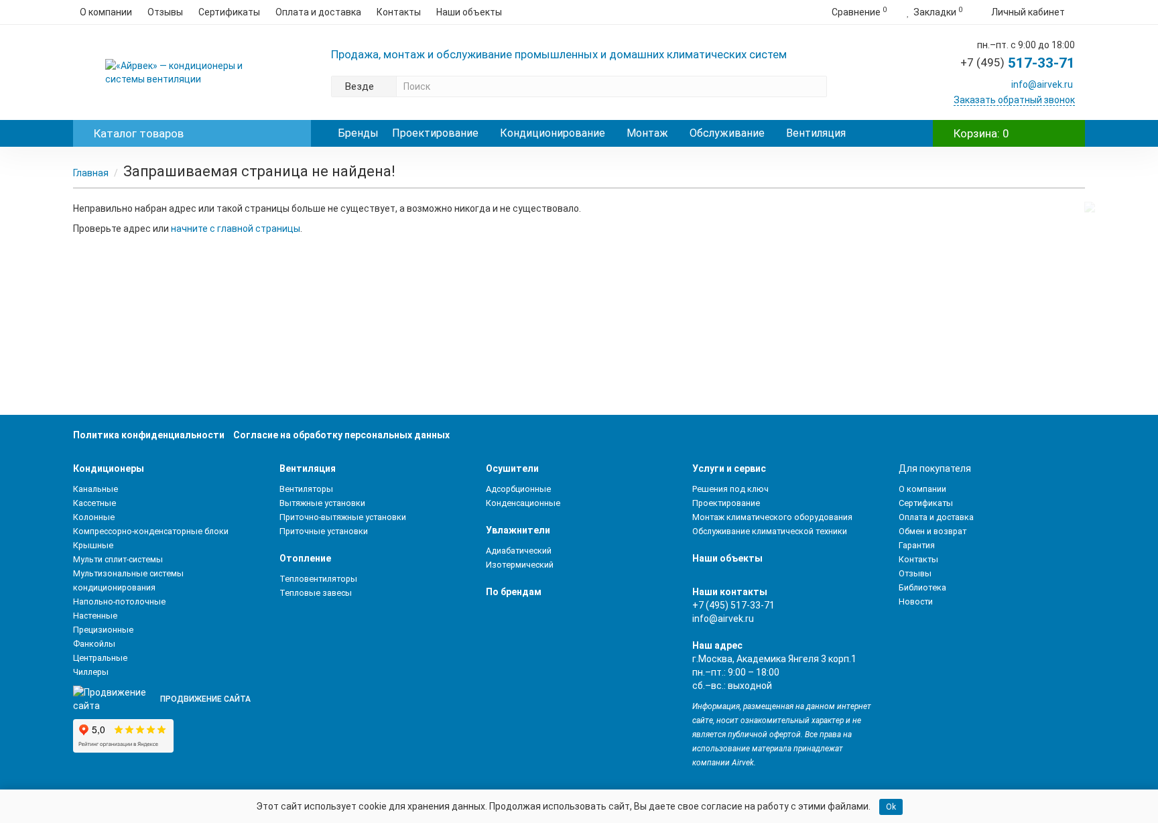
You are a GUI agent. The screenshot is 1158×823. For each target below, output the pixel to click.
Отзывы (165, 12)
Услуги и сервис (729, 468)
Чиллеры (91, 672)
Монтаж (647, 133)
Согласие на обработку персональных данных (341, 435)
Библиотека (922, 587)
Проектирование (435, 133)
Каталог (139, 133)
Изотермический (520, 565)
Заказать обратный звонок (1014, 99)
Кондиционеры (108, 468)
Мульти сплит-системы (118, 559)
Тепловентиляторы (318, 579)
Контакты (399, 12)
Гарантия (917, 545)
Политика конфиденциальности (148, 435)
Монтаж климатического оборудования (772, 517)
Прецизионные (103, 630)
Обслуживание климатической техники (769, 531)
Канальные (95, 489)
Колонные (94, 517)
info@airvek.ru (1042, 84)
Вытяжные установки (322, 503)
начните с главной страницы (235, 228)
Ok (891, 807)
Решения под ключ (730, 489)
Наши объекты (469, 12)
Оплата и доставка (318, 12)
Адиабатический (519, 551)
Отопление (305, 558)
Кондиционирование (552, 133)
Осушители (512, 468)
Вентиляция (816, 133)
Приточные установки (323, 531)
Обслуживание (727, 133)
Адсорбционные (518, 489)
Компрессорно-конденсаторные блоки (151, 531)
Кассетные (94, 503)
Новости (916, 601)
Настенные (95, 616)
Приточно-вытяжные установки (342, 517)
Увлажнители (518, 530)
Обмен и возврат (932, 531)
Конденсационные (523, 503)
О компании (106, 12)
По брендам (513, 591)
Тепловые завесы (315, 593)
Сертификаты (229, 12)
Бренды (358, 133)
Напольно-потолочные (119, 601)
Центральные (100, 658)
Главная (91, 173)
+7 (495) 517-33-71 (733, 605)
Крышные (93, 545)
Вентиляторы (306, 489)
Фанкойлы (94, 644)
